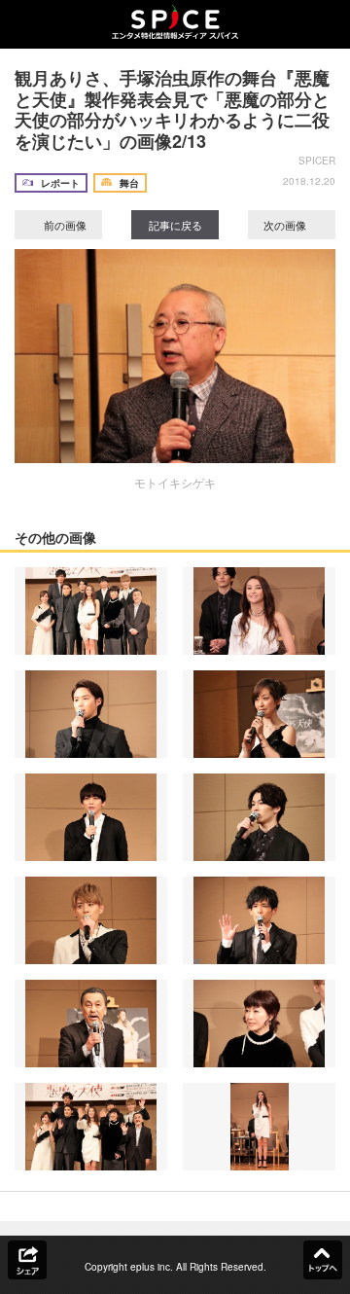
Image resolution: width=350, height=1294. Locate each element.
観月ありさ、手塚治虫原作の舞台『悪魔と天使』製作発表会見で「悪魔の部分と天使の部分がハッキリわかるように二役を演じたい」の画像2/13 (172, 109)
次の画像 (286, 225)
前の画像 (64, 225)
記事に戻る (175, 225)
